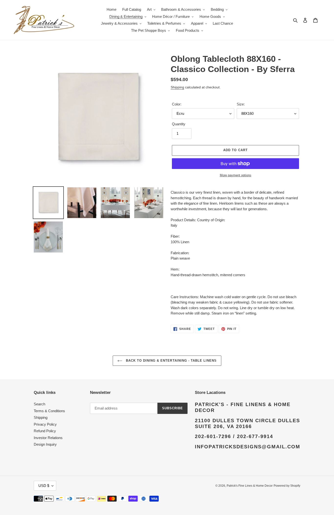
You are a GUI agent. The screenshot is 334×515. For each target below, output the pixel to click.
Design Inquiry (45, 444)
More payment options (235, 175)
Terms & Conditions (49, 411)
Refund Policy (45, 431)
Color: (176, 104)
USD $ (43, 485)
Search (39, 404)
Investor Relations (48, 438)
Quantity (178, 124)
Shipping (177, 87)
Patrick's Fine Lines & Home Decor (250, 485)
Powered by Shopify (287, 485)
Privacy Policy (45, 424)
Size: (241, 104)
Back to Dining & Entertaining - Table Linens (171, 360)
